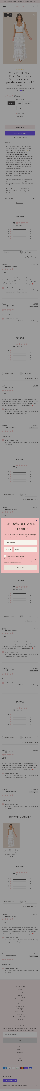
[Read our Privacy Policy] (36, 559)
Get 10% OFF (20, 567)
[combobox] (8, 549)
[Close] (36, 520)
